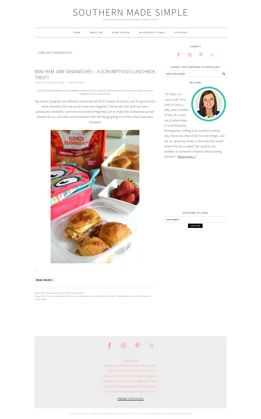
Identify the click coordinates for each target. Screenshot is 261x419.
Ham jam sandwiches (79, 296)
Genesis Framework (154, 413)
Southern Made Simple (130, 12)
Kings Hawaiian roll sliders (128, 296)
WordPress (186, 413)
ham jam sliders (97, 296)
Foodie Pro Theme (100, 413)
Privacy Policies (130, 398)
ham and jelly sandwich (57, 296)
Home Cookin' (78, 293)
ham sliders (110, 296)
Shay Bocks (119, 413)
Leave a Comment (77, 82)
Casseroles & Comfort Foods (58, 293)
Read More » (45, 280)
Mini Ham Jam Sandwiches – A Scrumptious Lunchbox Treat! (95, 74)
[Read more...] (186, 156)
